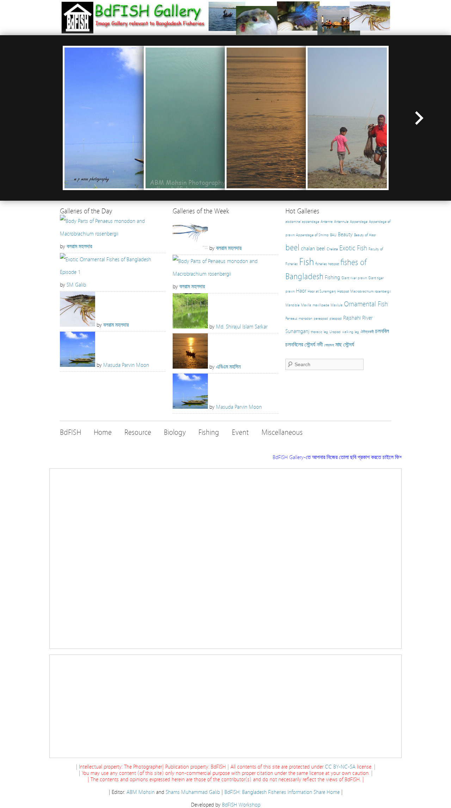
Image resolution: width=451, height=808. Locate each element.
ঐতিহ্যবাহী (367, 332)
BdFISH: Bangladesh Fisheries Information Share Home (282, 792)
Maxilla (306, 305)
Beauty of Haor (365, 235)
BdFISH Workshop (241, 805)
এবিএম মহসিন (228, 367)
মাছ (338, 345)
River (367, 318)
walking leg (350, 332)
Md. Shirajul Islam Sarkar (241, 327)
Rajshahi (352, 318)
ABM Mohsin (140, 792)
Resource (137, 432)
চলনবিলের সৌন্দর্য (300, 345)
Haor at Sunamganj (322, 291)
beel (292, 247)
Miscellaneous (282, 432)
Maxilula (336, 305)
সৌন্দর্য (348, 345)
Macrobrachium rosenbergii (370, 291)
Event (240, 432)
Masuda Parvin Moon (126, 365)
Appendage (358, 222)
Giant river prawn (354, 278)
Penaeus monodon (298, 319)
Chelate (332, 249)
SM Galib (76, 285)
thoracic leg (319, 332)
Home (103, 432)
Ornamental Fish (366, 304)
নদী (320, 345)
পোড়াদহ (329, 345)
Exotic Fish (353, 248)
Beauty (345, 234)
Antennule (341, 222)
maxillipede (321, 305)
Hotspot (343, 291)
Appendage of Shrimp (312, 235)
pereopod (321, 319)
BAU (333, 235)
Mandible (292, 305)
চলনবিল (382, 331)
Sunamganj (297, 331)
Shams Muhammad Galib (193, 792)
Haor (301, 291)
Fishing (332, 277)
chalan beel (313, 248)
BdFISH (70, 432)
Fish (306, 262)
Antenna (327, 222)
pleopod (335, 319)
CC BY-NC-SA (340, 767)
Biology (175, 432)
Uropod (335, 332)
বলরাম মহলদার (79, 246)
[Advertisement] (225, 558)
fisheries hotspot (327, 264)
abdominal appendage (302, 222)
